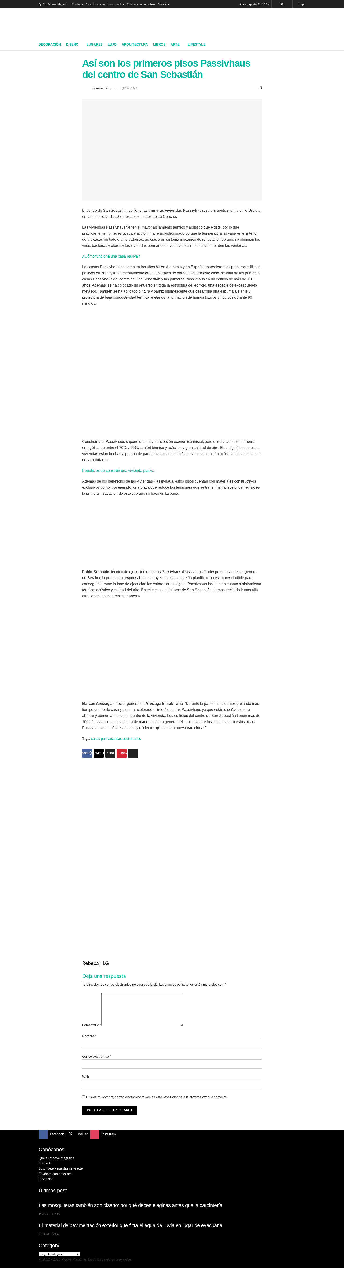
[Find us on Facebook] (275, 4)
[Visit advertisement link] (172, 851)
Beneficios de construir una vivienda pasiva (118, 471)
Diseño (72, 44)
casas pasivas (102, 739)
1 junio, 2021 (129, 88)
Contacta (77, 4)
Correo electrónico (96, 1056)
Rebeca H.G (104, 88)
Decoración (50, 44)
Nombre (89, 1036)
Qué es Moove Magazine (54, 4)
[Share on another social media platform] (133, 753)
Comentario (91, 1025)
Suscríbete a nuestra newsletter (105, 4)
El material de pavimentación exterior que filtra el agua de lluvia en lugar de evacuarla (130, 1225)
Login (301, 4)
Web (85, 1077)
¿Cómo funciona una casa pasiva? (111, 256)
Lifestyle (196, 44)
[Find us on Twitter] (282, 4)
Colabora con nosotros (141, 4)
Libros (159, 44)
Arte (175, 44)
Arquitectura (135, 44)
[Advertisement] (220, 22)
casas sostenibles (127, 739)
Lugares (94, 44)
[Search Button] (303, 44)
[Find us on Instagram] (288, 4)
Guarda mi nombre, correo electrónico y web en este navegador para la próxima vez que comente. (156, 1097)
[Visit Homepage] (73, 23)
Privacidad (164, 4)
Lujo (112, 44)
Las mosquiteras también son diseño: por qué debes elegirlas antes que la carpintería (130, 1205)
